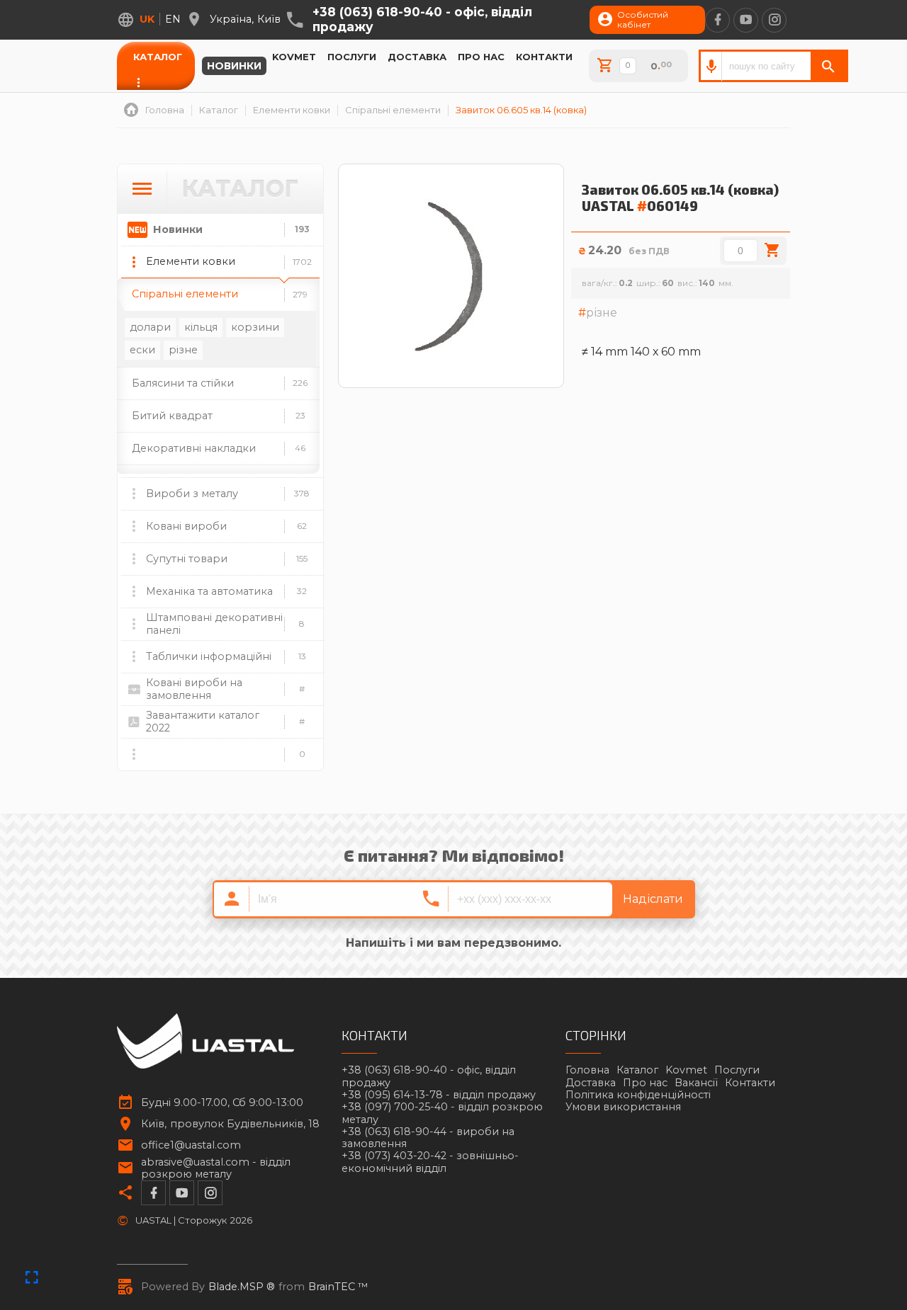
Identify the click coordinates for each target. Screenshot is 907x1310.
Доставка (417, 56)
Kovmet (294, 56)
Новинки (234, 65)
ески (142, 349)
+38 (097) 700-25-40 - (442, 1113)
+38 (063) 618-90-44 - (428, 1138)
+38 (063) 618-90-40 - (422, 19)
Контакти (544, 56)
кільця (201, 327)
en (173, 19)
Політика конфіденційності (638, 1094)
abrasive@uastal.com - (216, 1168)
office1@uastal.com (191, 1145)
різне (183, 349)
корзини (255, 327)
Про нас (481, 56)
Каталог (157, 56)
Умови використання (623, 1106)
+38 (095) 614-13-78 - (439, 1095)
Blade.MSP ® (241, 1287)
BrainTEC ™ (338, 1287)
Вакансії (696, 1082)
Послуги (351, 56)
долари (150, 327)
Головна (587, 1070)
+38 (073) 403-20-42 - (430, 1162)
